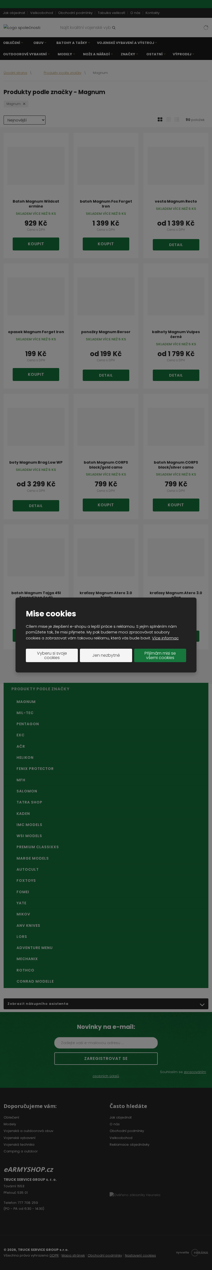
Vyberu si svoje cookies (52, 655)
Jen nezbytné (106, 655)
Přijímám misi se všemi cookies (160, 655)
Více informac (165, 638)
